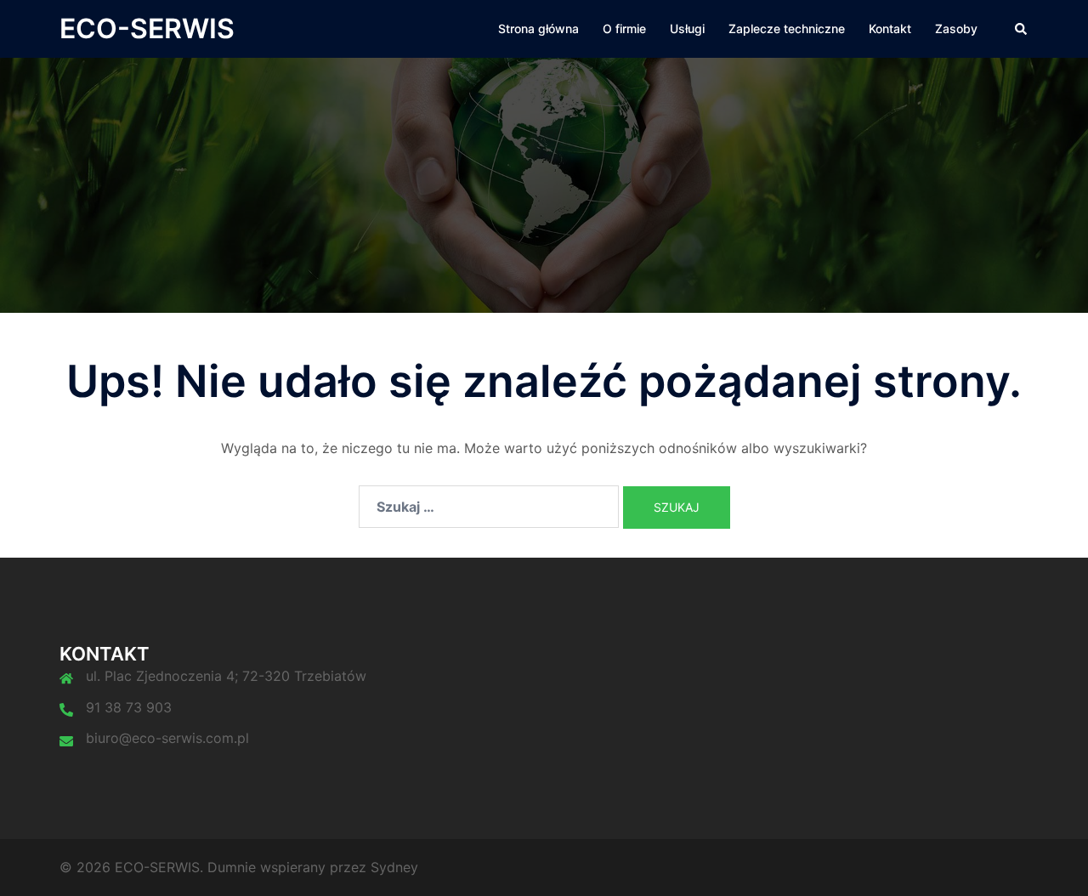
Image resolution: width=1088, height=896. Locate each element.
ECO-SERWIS (147, 28)
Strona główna (538, 28)
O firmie (624, 28)
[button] (1021, 29)
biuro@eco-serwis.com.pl (167, 737)
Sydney (394, 867)
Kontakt (890, 28)
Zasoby (956, 28)
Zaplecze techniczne (786, 28)
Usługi (687, 28)
